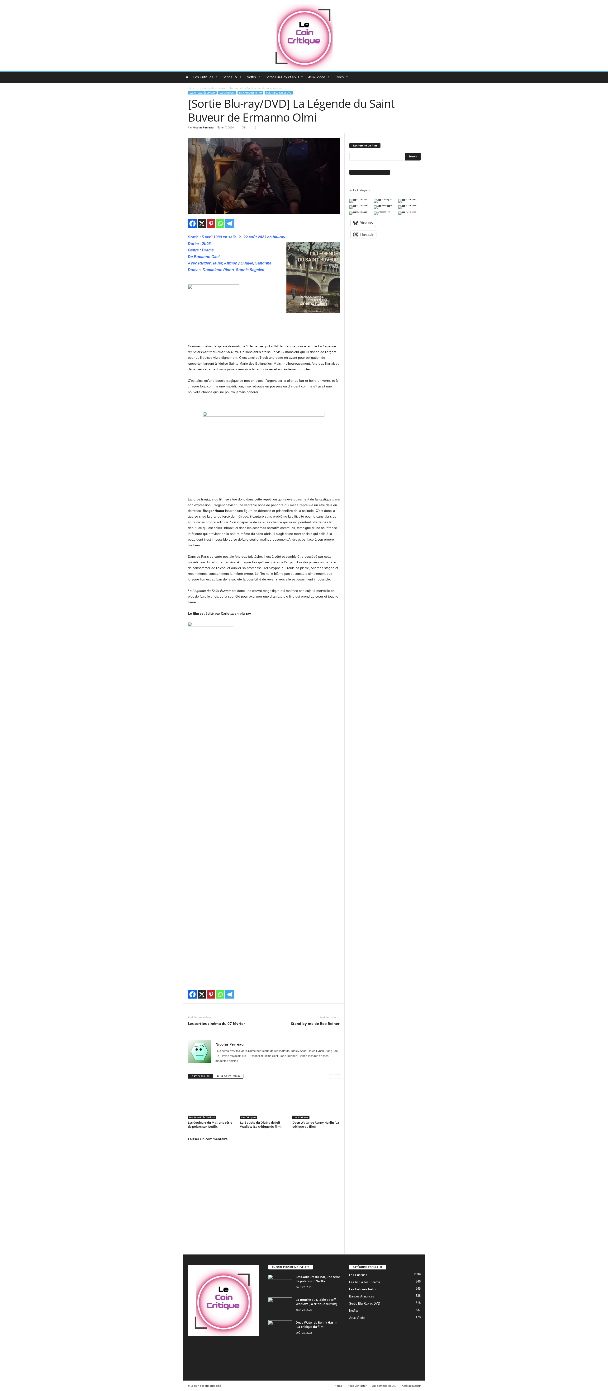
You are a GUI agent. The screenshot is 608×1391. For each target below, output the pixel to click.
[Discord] (192, 1347)
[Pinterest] (211, 223)
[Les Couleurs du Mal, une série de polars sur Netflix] (211, 1101)
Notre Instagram (359, 190)
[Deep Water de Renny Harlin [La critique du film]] (316, 1101)
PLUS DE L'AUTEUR (228, 1076)
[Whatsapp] (220, 223)
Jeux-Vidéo (316, 77)
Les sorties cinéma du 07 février (216, 1023)
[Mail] (222, 1347)
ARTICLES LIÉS (200, 1076)
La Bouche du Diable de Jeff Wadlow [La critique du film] (260, 1124)
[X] (202, 223)
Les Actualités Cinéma (212, 88)
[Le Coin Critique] (304, 35)
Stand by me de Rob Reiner (315, 1023)
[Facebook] (192, 223)
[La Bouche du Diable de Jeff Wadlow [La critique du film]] (264, 1101)
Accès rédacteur (411, 1385)
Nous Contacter (356, 1385)
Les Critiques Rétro (250, 92)
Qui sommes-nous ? (384, 1385)
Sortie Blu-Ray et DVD (282, 77)
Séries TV (230, 77)
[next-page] (337, 1076)
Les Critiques (203, 77)
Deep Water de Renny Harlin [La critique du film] (315, 1124)
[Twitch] (241, 1347)
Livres (339, 77)
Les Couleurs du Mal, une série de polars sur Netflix (210, 1124)
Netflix (251, 77)
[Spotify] (231, 1347)
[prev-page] (331, 1076)
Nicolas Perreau (203, 127)
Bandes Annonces (361, 1296)
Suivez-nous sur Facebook (369, 172)
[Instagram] (212, 1347)
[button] (418, 77)
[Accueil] (187, 77)
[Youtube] (192, 1361)
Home (191, 88)
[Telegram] (229, 223)
